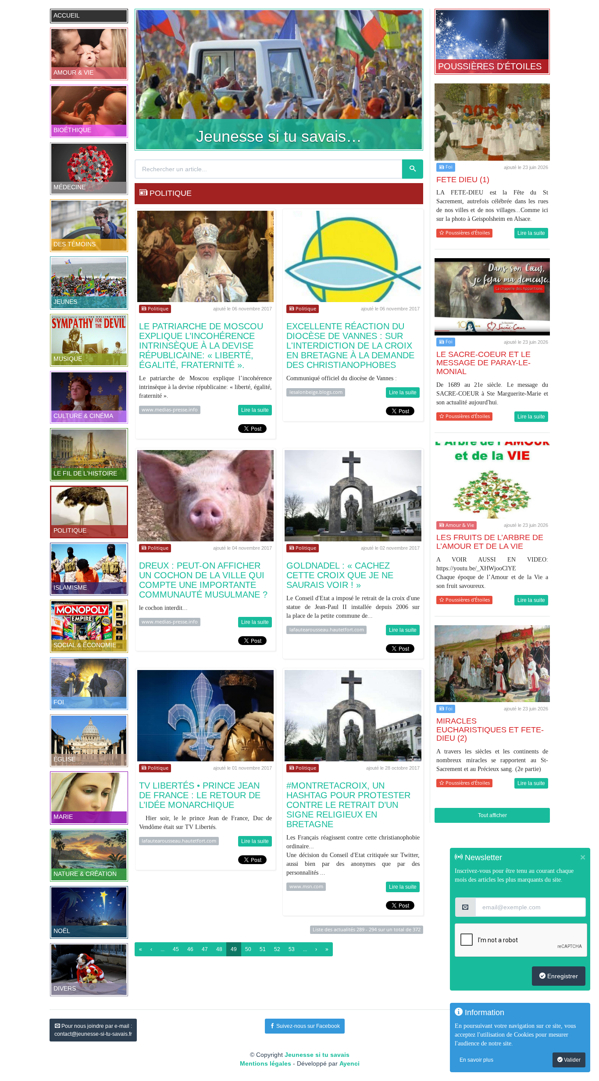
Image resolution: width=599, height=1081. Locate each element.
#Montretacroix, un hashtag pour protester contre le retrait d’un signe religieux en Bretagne (348, 805)
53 (292, 949)
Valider (572, 1060)
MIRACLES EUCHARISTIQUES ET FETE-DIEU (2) (490, 730)
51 (263, 949)
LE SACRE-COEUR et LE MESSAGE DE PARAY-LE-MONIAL (483, 363)
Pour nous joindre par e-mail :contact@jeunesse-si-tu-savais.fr (93, 1030)
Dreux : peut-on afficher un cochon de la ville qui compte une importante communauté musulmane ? (203, 580)
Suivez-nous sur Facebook (307, 1026)
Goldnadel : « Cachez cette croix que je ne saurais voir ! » (339, 575)
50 (248, 949)
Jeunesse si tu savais (317, 1054)
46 (190, 949)
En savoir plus (476, 1060)
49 (234, 949)
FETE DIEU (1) (462, 179)
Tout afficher (492, 815)
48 (219, 949)
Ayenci (349, 1063)
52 (277, 949)
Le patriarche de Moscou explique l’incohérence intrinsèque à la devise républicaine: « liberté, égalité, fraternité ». (201, 345)
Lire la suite (255, 410)
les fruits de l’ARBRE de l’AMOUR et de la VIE (489, 542)
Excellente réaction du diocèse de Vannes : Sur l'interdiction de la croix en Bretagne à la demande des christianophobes (350, 345)
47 (205, 949)
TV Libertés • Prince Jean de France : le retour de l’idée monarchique (199, 795)
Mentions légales (265, 1063)
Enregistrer (562, 976)
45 (176, 949)
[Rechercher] (412, 169)
